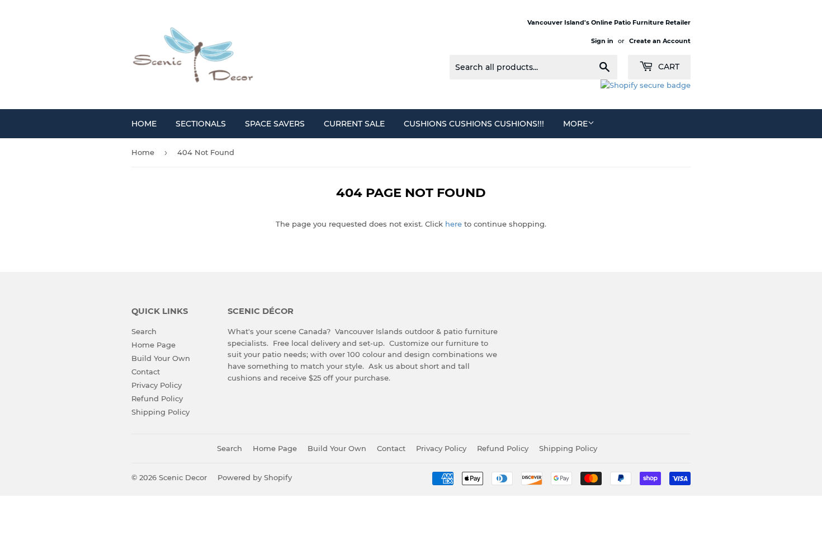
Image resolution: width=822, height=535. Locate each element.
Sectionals (201, 124)
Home (144, 124)
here (453, 223)
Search (144, 331)
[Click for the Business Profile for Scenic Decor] (646, 85)
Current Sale (354, 124)
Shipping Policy (160, 411)
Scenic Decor (183, 477)
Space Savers (275, 124)
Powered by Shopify (255, 477)
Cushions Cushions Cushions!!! (474, 124)
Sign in (602, 41)
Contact (145, 371)
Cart (667, 67)
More (575, 124)
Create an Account (660, 41)
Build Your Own (160, 358)
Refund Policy (157, 398)
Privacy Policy (156, 385)
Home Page (153, 344)
